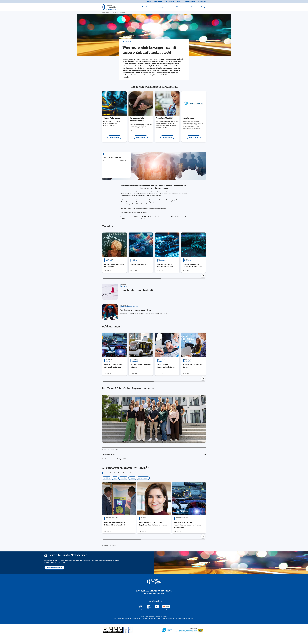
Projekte (132, 478)
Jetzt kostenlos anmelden (54, 567)
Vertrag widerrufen (181, 618)
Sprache (202, 1)
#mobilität (107, 478)
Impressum (191, 618)
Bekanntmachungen (123, 618)
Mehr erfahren (114, 137)
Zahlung (159, 618)
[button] (203, 275)
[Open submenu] (165, 7)
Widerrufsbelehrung (169, 618)
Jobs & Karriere (169, 1)
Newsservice (158, 1)
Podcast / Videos (143, 478)
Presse (178, 1)
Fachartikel (123, 478)
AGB (115, 618)
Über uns (148, 1)
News (114, 478)
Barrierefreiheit (189, 1)
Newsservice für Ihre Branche (154, 593)
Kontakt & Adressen (161, 616)
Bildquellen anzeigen (108, 545)
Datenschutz (152, 618)
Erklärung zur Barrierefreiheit (139, 618)
